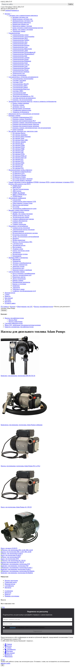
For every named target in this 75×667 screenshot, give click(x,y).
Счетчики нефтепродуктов (14, 323)
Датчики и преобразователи (21, 263)
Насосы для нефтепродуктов (43, 306)
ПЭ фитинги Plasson (19, 175)
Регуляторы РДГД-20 (19, 157)
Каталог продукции (11, 580)
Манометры (16, 259)
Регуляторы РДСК (18, 147)
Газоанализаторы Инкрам (21, 68)
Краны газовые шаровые (20, 103)
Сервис (7, 294)
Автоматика (16, 252)
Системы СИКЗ (17, 91)
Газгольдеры (16, 200)
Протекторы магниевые (20, 205)
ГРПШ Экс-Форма (18, 193)
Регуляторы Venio (18, 138)
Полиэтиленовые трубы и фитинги (20, 170)
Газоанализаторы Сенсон (20, 64)
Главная (9, 644)
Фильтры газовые (18, 105)
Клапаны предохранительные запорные (25, 126)
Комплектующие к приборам (22, 270)
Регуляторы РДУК (18, 154)
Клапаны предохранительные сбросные (25, 124)
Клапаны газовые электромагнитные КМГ (26, 122)
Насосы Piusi (13, 320)
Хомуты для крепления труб (21, 275)
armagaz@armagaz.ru (12, 10)
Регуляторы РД (17, 166)
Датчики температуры (19, 264)
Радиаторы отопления (19, 235)
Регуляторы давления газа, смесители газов (23, 131)
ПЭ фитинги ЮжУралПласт (21, 171)
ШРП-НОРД (16, 187)
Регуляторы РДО (18, 168)
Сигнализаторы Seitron (20, 87)
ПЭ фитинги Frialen (19, 177)
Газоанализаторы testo (19, 56)
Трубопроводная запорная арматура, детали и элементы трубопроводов (32, 101)
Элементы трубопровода (20, 112)
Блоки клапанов (17, 129)
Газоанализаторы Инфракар (21, 61)
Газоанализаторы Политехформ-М (23, 52)
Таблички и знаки (18, 289)
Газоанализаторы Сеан (20, 47)
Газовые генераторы (19, 224)
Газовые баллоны (18, 212)
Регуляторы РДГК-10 (19, 156)
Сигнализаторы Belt (19, 92)
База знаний (9, 298)
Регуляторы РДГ (17, 164)
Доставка (8, 300)
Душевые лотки (17, 249)
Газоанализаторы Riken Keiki (22, 49)
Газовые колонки (18, 231)
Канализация (16, 256)
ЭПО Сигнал (16, 191)
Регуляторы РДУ (18, 161)
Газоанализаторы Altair (20, 50)
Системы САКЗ (17, 82)
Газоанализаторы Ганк (20, 66)
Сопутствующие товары (17, 271)
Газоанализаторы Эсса (19, 42)
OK (2, 665)
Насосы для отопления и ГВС (22, 242)
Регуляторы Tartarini (19, 142)
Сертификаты (9, 586)
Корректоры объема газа (20, 24)
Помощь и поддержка (12, 596)
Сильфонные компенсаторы (21, 110)
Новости (7, 296)
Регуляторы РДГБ (18, 163)
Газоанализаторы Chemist (20, 57)
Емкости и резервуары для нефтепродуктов (19, 327)
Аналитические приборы (20, 71)
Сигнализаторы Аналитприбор (22, 78)
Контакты (8, 301)
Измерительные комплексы (21, 22)
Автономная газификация (17, 198)
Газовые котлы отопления (21, 228)
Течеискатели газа (18, 73)
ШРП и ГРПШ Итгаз (19, 194)
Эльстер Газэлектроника (20, 189)
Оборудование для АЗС (25, 306)
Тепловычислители (18, 245)
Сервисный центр (11, 582)
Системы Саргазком (19, 80)
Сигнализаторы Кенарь (20, 94)
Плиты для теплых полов (20, 250)
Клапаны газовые (14, 115)
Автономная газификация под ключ (24, 208)
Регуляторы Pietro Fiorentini (21, 136)
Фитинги (15, 238)
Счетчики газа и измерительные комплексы (23, 15)
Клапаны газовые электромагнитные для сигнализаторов (31, 128)
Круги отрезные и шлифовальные (23, 273)
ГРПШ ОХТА (17, 185)
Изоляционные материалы (21, 282)
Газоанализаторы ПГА (19, 43)
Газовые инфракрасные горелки (23, 219)
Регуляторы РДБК (18, 149)
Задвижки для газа (18, 107)
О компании (9, 591)
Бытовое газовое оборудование (19, 210)
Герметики (16, 286)
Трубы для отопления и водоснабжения (25, 236)
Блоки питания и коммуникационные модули (27, 28)
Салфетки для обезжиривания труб (24, 291)
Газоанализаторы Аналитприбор (23, 36)
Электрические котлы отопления (23, 229)
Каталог (7, 14)
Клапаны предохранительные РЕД (24, 121)
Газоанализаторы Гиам (20, 63)
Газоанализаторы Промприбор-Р (23, 54)
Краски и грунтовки (19, 284)
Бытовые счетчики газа (20, 17)
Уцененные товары (18, 31)
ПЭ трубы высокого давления (22, 178)
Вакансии (8, 592)
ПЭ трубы (15, 207)
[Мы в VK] (3, 607)
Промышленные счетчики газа (22, 21)
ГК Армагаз (5, 306)
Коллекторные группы (20, 254)
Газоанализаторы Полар (20, 70)
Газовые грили (17, 222)
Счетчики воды (17, 243)
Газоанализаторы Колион (20, 45)
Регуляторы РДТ (17, 159)
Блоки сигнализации (19, 75)
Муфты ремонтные (18, 240)
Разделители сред (18, 268)
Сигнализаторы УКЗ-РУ (20, 84)
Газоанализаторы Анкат (20, 35)
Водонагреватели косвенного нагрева (25, 233)
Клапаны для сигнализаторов (22, 100)
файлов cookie (5, 663)
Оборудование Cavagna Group (22, 203)
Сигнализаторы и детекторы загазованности (23, 77)
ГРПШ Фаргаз (17, 196)
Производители (10, 293)
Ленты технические (19, 278)
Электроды (16, 287)
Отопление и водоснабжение (18, 226)
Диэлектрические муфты (20, 217)
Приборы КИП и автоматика (18, 257)
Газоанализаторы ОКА (20, 38)
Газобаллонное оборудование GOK (24, 201)
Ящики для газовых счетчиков (22, 29)
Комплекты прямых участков (22, 26)
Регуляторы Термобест (20, 135)
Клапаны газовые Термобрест (22, 119)
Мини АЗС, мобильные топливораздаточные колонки (23, 325)
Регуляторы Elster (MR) (20, 140)
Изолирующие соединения (21, 108)
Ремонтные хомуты (18, 277)
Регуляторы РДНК (18, 145)
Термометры (16, 261)
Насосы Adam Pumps (15, 321)
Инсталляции (16, 247)
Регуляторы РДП (18, 150)
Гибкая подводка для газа (20, 215)
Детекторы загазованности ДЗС (23, 96)
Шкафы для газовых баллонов (22, 214)
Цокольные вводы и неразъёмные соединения (24, 114)
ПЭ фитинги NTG (18, 173)
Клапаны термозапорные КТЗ (22, 117)
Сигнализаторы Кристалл (21, 89)
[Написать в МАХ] (3, 660)
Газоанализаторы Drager (20, 59)
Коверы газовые (17, 280)
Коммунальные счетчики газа (22, 19)
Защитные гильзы (18, 266)
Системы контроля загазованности (24, 98)
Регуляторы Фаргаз (18, 133)
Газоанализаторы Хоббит (20, 40)
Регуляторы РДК (18, 152)
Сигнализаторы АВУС (20, 85)
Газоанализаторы (14, 33)
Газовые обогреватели (19, 221)
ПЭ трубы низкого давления (21, 180)
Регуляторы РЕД (18, 143)
